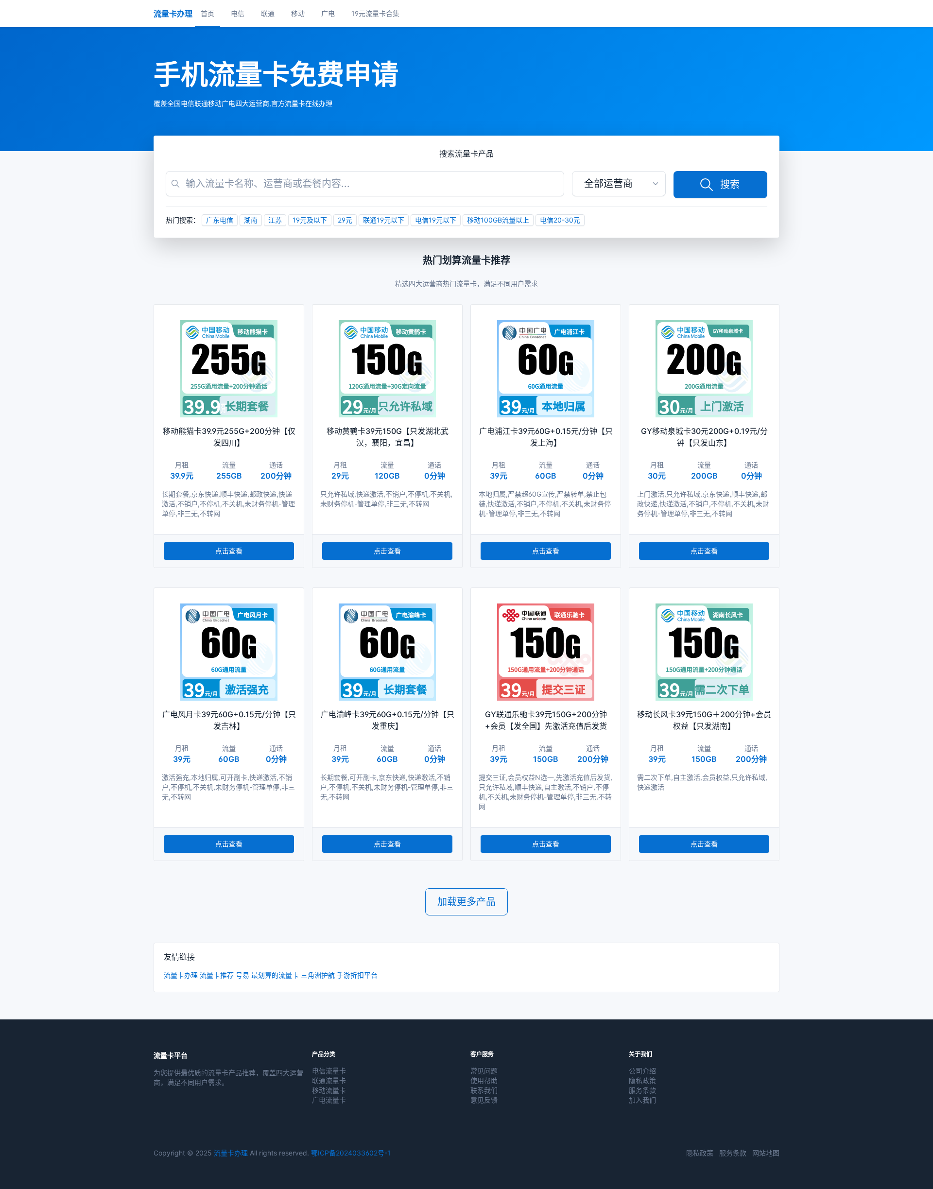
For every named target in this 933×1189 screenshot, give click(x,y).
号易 (242, 975)
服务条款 (642, 1090)
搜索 (730, 184)
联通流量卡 (329, 1080)
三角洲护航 (318, 975)
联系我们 (484, 1090)
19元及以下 (310, 220)
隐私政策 (642, 1080)
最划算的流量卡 (275, 975)
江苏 (275, 220)
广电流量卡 (329, 1100)
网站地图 (765, 1153)
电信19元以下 (435, 220)
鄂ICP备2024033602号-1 (351, 1153)
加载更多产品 (466, 902)
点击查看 (228, 551)
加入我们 (642, 1100)
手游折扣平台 (357, 975)
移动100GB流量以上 (498, 220)
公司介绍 (642, 1071)
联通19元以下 (383, 220)
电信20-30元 (560, 220)
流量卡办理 (181, 975)
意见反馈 (484, 1100)
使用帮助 (484, 1080)
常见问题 (484, 1071)
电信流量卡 (329, 1071)
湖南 (251, 220)
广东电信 (219, 220)
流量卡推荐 (217, 975)
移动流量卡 (329, 1090)
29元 (345, 220)
